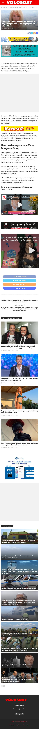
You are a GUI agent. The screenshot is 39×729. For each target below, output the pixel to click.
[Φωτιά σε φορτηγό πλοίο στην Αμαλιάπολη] (19, 613)
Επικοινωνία (26, 725)
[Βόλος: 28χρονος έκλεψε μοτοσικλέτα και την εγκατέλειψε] (19, 582)
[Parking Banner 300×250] (19, 467)
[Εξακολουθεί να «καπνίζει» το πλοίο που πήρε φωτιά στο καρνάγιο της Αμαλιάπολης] (19, 552)
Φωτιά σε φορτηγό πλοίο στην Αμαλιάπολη (14, 619)
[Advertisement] (19, 93)
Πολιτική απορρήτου (15, 725)
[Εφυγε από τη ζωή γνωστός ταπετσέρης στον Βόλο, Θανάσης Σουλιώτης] (19, 660)
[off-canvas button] (3, 2)
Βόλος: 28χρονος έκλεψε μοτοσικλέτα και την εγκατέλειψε (19, 588)
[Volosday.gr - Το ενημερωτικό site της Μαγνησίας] (19, 2)
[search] (35, 2)
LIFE (5, 18)
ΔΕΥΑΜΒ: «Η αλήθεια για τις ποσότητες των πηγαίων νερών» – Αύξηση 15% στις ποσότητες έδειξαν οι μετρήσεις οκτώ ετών (19, 571)
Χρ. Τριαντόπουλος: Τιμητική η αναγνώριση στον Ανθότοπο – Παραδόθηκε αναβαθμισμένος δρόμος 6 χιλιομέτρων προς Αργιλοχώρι (17, 679)
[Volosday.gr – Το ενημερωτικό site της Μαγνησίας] (16, 700)
